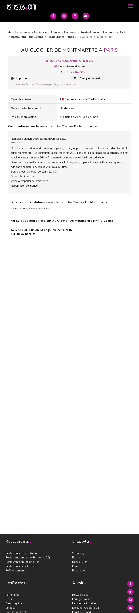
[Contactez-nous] (86, 16)
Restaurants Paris (114, 33)
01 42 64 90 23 (76, 72)
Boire (75, 566)
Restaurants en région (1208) (23, 562)
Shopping (78, 553)
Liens (8, 599)
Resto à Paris (80, 595)
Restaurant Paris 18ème (27, 37)
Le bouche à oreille (84, 603)
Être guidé (78, 570)
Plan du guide (13, 603)
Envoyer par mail (89, 78)
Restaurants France (47, 33)
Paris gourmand (81, 599)
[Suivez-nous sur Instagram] (75, 16)
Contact (10, 608)
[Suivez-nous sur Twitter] (64, 16)
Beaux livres (79, 562)
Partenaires (12, 595)
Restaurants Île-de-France (81, 33)
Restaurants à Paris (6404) (21, 553)
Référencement (15, 570)
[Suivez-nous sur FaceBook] (53, 16)
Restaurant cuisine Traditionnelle (85, 99)
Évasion (76, 557)
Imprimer (22, 78)
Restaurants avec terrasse (21, 566)
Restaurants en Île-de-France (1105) (27, 557)
